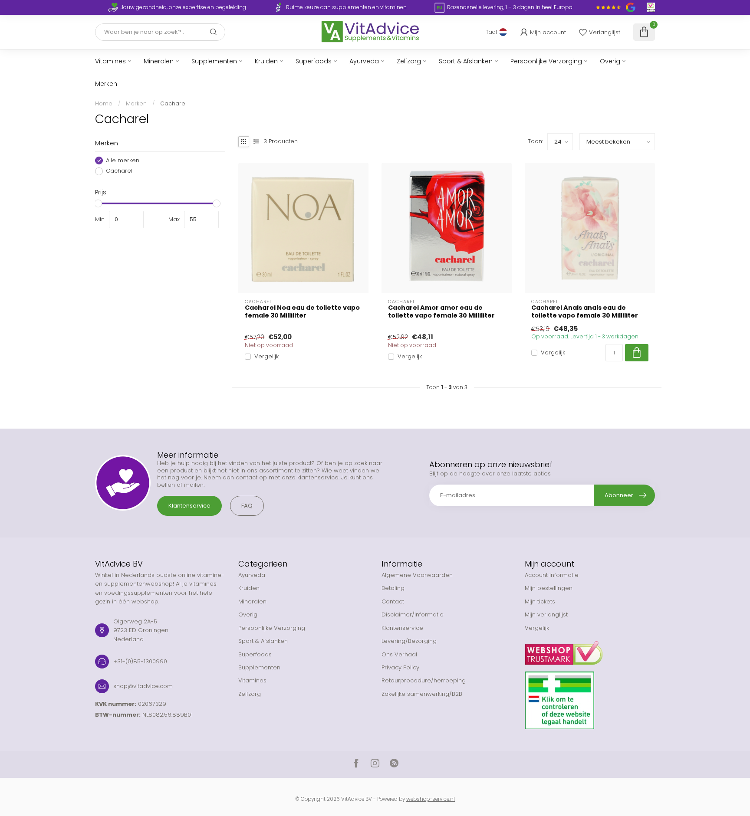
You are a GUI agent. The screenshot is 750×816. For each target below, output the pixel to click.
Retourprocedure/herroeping (424, 680)
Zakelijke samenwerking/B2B (422, 694)
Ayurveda (364, 61)
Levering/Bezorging (409, 641)
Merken (106, 83)
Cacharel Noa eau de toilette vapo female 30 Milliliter (302, 311)
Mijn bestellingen (548, 588)
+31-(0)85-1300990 (140, 661)
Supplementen (214, 61)
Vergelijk (266, 357)
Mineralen (159, 61)
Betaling (393, 588)
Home (103, 103)
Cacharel (173, 103)
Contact (393, 601)
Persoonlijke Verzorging (546, 61)
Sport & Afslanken (466, 61)
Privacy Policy (400, 667)
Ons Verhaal (399, 654)
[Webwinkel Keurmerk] (590, 650)
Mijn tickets (540, 601)
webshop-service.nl (430, 799)
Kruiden (266, 61)
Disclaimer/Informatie (413, 614)
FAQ (247, 505)
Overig (610, 61)
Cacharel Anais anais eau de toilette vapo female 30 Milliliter (584, 311)
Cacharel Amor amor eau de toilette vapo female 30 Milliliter (441, 311)
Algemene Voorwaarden (417, 575)
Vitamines (110, 61)
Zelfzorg (409, 61)
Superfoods (314, 61)
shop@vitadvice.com (143, 686)
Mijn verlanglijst (546, 614)
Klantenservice (189, 505)
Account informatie (552, 575)
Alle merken (122, 160)
